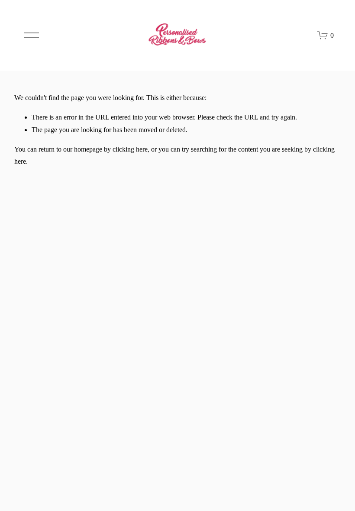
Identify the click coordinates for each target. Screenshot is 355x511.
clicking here (130, 149)
